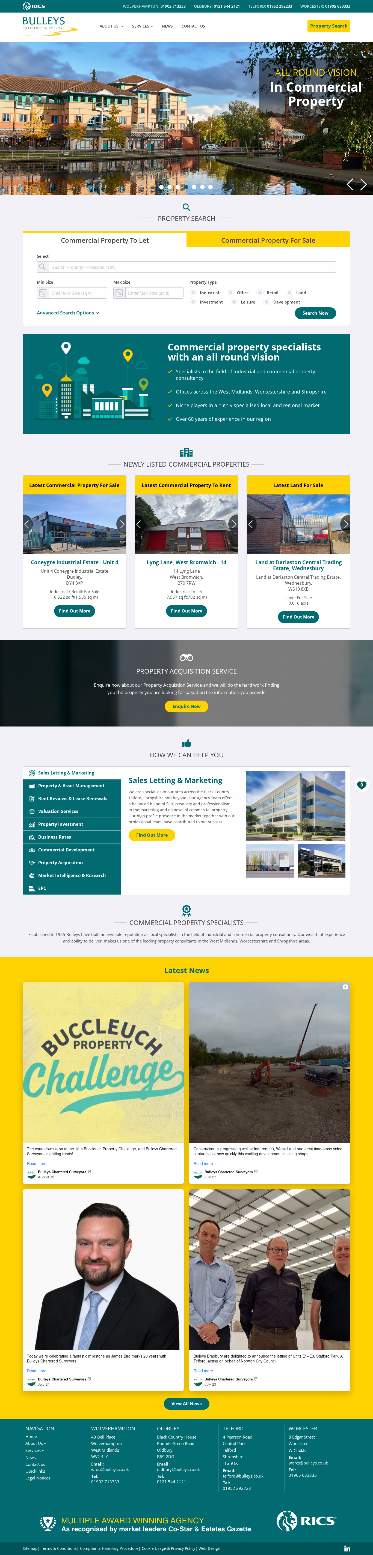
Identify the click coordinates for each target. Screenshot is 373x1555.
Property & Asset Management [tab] (71, 786)
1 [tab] (161, 187)
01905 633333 (337, 6)
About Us (34, 1443)
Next (363, 184)
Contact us (35, 1464)
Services (33, 1450)
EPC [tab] (42, 888)
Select (43, 256)
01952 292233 (279, 6)
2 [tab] (169, 187)
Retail (272, 292)
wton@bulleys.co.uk (110, 1469)
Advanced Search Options (65, 313)
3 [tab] (178, 187)
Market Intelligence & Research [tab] (72, 875)
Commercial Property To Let (105, 240)
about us (109, 26)
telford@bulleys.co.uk (243, 1476)
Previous (350, 184)
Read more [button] (36, 1163)
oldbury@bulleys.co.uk (178, 1469)
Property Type (203, 282)
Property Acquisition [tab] (60, 863)
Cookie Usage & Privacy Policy (168, 1548)
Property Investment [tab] (60, 824)
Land (301, 292)
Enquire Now (187, 706)
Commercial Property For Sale (268, 240)
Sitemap (30, 1548)
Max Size (122, 282)
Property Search (329, 26)
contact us (193, 26)
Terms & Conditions (59, 1548)
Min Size (45, 282)
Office (243, 292)
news (167, 26)
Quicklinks (35, 1471)
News (30, 1457)
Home (31, 1436)
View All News (186, 1404)
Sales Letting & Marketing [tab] (66, 773)
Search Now (315, 313)
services (140, 26)
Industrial (209, 292)
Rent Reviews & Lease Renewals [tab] (72, 798)
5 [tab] (194, 187)
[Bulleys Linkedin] (347, 1548)
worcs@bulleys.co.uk (308, 1463)
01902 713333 (173, 6)
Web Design (209, 1548)
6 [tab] (202, 187)
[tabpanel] (186, 117)
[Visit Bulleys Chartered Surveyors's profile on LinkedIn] (32, 1174)
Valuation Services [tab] (58, 811)
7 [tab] (210, 187)
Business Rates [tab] (54, 837)
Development (286, 301)
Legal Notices (37, 1478)
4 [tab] (186, 187)
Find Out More (74, 611)
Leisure (248, 301)
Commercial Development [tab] (66, 850)
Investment (211, 301)
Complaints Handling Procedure (109, 1548)
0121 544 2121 (227, 6)
